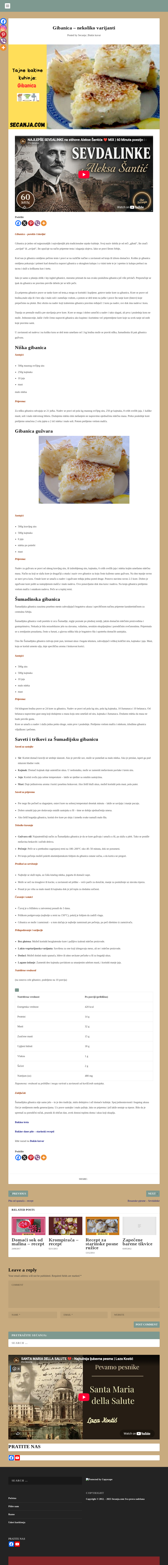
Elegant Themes (30, 1561)
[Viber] (37, 223)
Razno (11, 1514)
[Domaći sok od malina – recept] (28, 1226)
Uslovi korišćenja (16, 1522)
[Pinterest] (31, 223)
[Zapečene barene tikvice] (139, 1226)
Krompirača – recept (64, 1241)
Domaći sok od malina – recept (28, 1241)
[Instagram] (3, 28)
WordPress (53, 1561)
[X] (24, 223)
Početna (12, 1498)
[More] (44, 223)
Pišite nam (13, 1506)
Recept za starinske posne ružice (102, 1243)
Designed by (20, 1561)
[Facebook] (18, 223)
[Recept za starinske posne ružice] (102, 1226)
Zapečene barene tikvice (137, 1241)
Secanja (82, 35)
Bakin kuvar (94, 35)
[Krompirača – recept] (65, 1226)
